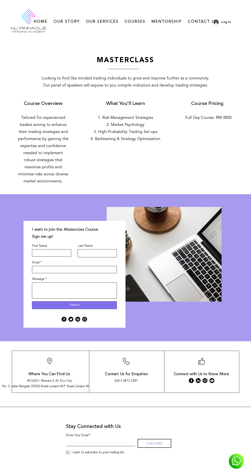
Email (36, 262)
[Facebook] (64, 319)
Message (38, 279)
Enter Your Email (78, 435)
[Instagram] (84, 319)
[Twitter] (70, 319)
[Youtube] (211, 380)
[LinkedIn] (77, 319)
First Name (39, 246)
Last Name (85, 246)
